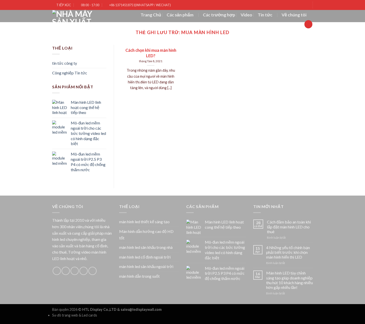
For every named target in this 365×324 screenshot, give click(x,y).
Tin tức (265, 14)
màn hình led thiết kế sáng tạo (144, 221)
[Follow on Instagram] (66, 271)
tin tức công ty (64, 63)
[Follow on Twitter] (75, 271)
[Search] (308, 24)
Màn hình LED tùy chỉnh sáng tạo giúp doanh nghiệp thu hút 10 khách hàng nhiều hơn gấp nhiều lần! (289, 280)
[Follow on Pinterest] (92, 271)
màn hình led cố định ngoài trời (145, 257)
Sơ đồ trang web (65, 315)
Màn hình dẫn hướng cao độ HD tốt (146, 234)
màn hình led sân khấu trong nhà (146, 247)
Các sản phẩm (180, 14)
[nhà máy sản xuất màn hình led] (76, 16)
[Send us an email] (83, 271)
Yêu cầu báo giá (283, 24)
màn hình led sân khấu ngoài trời (146, 266)
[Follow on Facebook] (57, 271)
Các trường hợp (219, 14)
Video (246, 14)
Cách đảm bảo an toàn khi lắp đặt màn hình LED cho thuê (289, 226)
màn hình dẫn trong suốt (139, 276)
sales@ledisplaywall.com (141, 309)
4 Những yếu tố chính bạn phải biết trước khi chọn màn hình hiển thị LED (288, 252)
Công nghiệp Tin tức (69, 72)
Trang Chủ (151, 14)
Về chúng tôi (294, 14)
